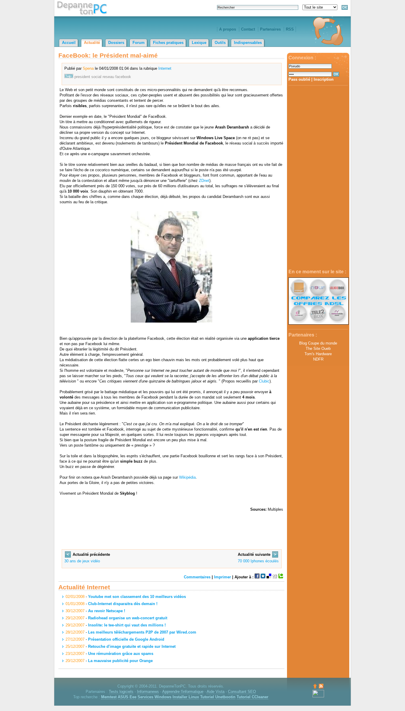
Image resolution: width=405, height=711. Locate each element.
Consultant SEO (242, 691)
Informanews (148, 691)
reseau (108, 76)
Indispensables (248, 42)
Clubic (264, 381)
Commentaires (197, 577)
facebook (123, 76)
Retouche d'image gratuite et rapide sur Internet (132, 646)
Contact (248, 29)
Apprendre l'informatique (182, 691)
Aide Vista (215, 691)
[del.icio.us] (269, 577)
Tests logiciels (121, 691)
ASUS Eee (127, 697)
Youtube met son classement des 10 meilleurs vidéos (137, 596)
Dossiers (116, 42)
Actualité (92, 42)
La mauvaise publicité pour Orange (120, 660)
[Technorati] (280, 577)
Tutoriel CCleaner (252, 697)
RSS (290, 29)
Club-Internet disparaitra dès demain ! (122, 604)
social (96, 76)
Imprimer (222, 577)
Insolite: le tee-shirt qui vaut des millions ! (127, 625)
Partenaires (270, 29)
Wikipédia (187, 477)
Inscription (324, 79)
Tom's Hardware (318, 354)
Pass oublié (299, 79)
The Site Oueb (318, 348)
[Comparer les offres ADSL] (318, 323)
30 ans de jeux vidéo (82, 561)
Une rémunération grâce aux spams (120, 653)
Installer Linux (186, 697)
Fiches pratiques (168, 42)
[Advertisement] (318, 177)
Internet (164, 68)
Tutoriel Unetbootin (217, 697)
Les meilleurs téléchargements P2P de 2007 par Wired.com (142, 632)
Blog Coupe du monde (318, 343)
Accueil (69, 42)
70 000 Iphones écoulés (258, 561)
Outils (220, 42)
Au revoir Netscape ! (106, 611)
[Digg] (274, 577)
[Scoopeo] (263, 577)
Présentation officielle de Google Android (126, 639)
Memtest (109, 697)
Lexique (199, 42)
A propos (227, 29)
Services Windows (154, 697)
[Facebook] (257, 577)
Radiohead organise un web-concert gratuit (127, 618)
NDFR (318, 359)
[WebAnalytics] (318, 696)
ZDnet (204, 180)
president (82, 76)
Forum (139, 42)
